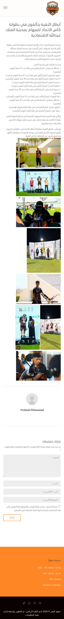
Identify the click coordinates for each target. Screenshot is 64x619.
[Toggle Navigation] (5, 8)
